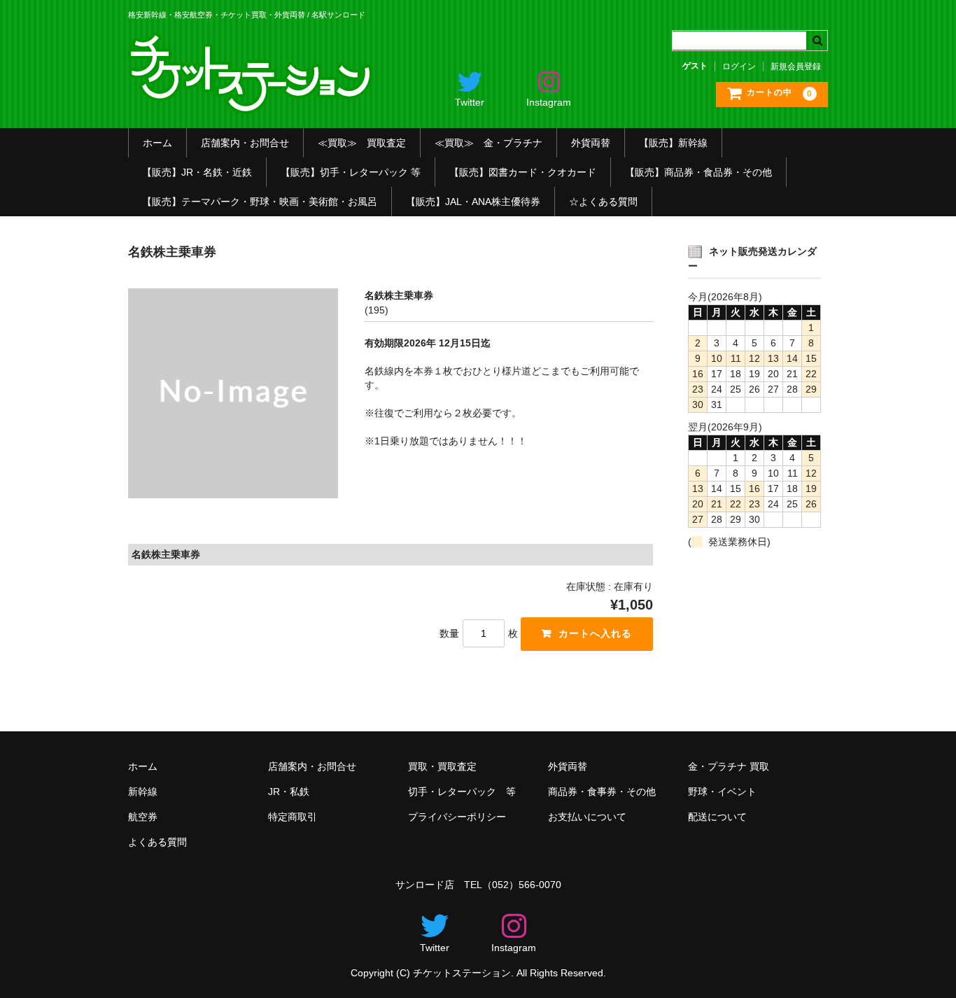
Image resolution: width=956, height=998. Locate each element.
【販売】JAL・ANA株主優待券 (473, 201)
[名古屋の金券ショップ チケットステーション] (252, 103)
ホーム (157, 142)
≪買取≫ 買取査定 (362, 142)
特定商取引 (292, 816)
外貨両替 (590, 142)
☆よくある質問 (603, 201)
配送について (717, 816)
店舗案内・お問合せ (245, 142)
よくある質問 (157, 842)
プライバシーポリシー (457, 816)
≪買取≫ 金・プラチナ (488, 142)
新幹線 (142, 791)
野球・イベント (722, 791)
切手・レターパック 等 (462, 791)
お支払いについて (587, 816)
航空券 (142, 816)
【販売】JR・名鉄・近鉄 (197, 172)
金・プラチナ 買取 (728, 766)
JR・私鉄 (288, 791)
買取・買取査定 (442, 766)
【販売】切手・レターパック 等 (351, 172)
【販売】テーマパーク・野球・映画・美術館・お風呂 (259, 201)
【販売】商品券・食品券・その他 (698, 172)
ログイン (739, 66)
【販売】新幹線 (673, 142)
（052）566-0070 (521, 884)
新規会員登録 (796, 66)
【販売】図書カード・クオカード (522, 172)
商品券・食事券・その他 (602, 791)
